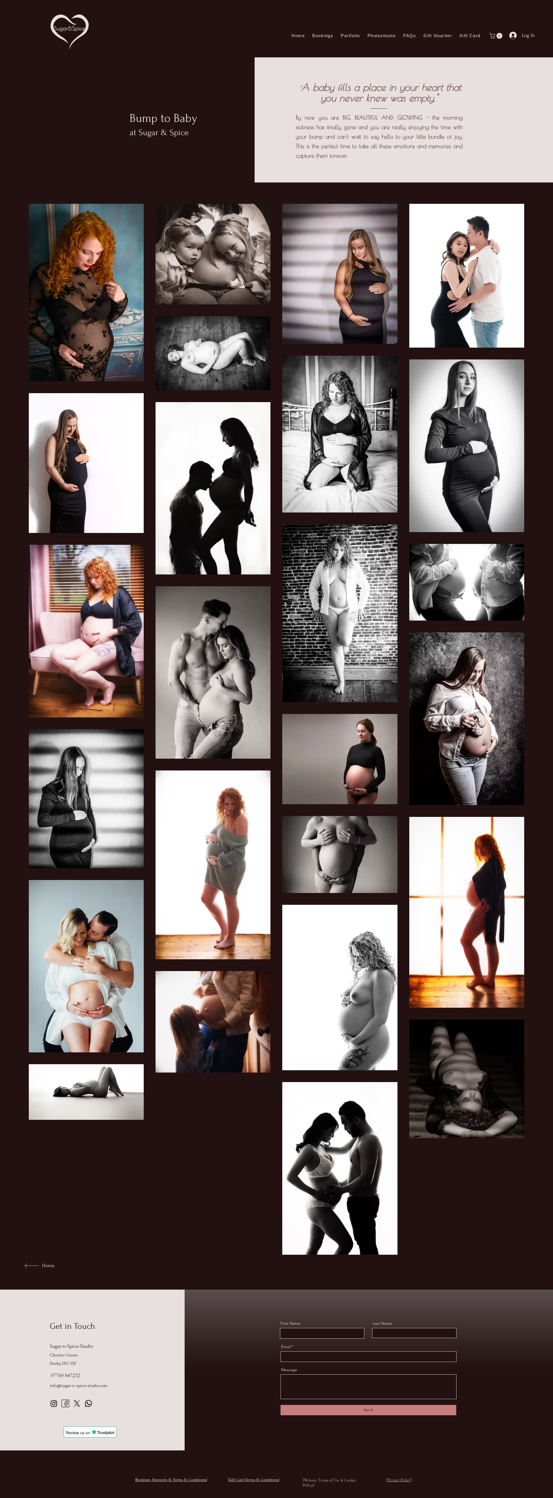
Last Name (382, 1323)
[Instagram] (54, 1403)
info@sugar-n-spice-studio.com (78, 1385)
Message (289, 1370)
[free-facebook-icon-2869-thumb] (65, 1403)
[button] (496, 36)
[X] (77, 1403)
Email (286, 1347)
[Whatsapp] (88, 1403)
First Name (290, 1323)
